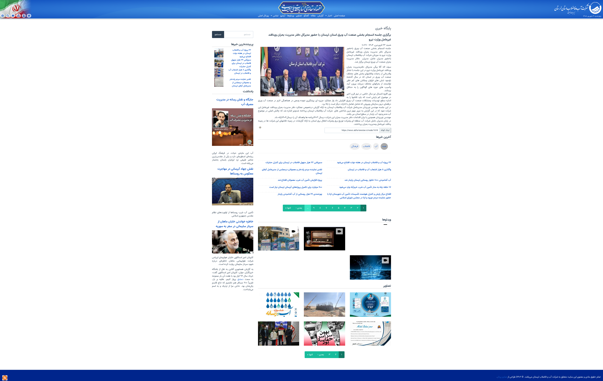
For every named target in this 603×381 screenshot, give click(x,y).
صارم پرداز (502, 377)
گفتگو (306, 16)
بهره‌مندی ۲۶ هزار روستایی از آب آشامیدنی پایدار (300, 194)
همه (384, 146)
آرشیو (282, 16)
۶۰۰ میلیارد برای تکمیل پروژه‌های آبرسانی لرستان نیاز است (295, 187)
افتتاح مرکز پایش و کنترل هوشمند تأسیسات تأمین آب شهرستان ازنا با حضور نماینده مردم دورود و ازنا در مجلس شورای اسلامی (359, 196)
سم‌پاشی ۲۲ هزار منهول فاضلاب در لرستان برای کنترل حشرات (294, 162)
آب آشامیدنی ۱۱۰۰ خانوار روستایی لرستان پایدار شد (368, 180)
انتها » (288, 208)
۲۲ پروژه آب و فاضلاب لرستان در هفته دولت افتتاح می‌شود (364, 162)
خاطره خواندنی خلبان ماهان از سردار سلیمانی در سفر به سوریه (234, 224)
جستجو (218, 34)
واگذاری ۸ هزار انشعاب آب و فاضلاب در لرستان (369, 169)
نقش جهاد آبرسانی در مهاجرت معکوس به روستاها (235, 171)
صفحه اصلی (339, 16)
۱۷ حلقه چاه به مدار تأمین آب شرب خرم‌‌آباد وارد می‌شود (365, 187)
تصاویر (299, 16)
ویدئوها (290, 16)
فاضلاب (366, 146)
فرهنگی (354, 146)
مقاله (313, 16)
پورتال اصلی (263, 16)
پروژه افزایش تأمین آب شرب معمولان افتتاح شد (300, 180)
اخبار (329, 16)
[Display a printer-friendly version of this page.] (260, 127)
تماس (275, 16)
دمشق (239, 279)
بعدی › (299, 208)
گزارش (320, 16)
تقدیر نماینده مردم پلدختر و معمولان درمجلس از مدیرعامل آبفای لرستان (240, 83)
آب (376, 146)
